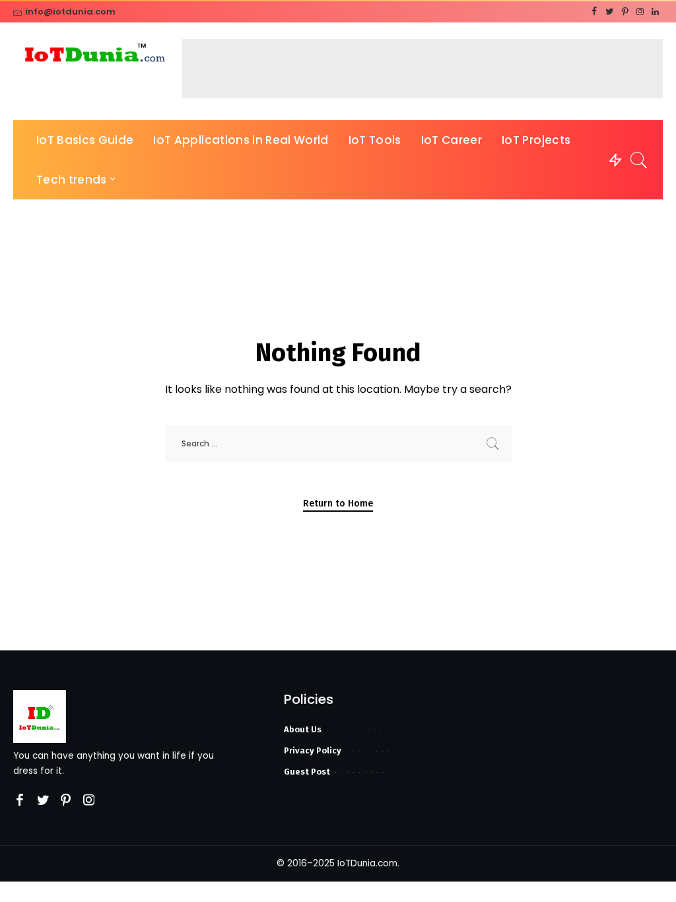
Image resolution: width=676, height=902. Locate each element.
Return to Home (338, 503)
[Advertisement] (422, 68)
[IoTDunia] (94, 55)
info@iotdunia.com (70, 11)
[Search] (639, 159)
